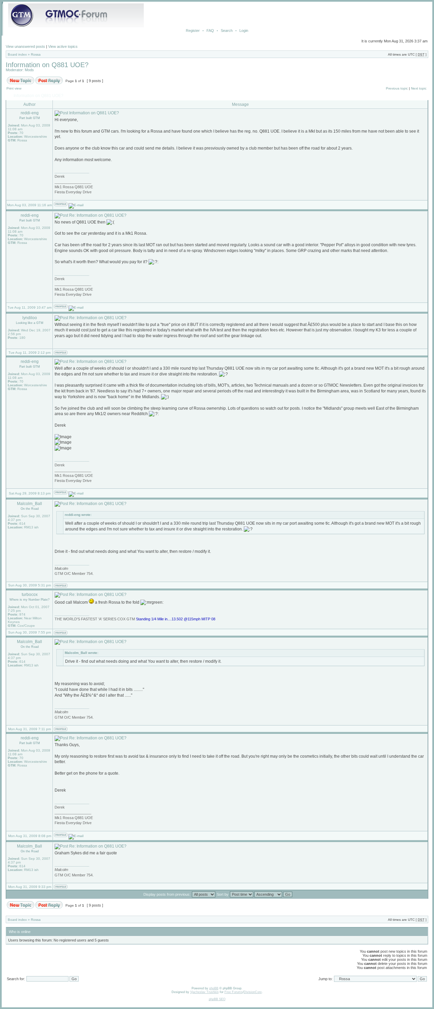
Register (193, 30)
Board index (17, 54)
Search (227, 30)
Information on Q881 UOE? (47, 65)
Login (243, 30)
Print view (13, 88)
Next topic (419, 88)
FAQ (210, 30)
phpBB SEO (217, 999)
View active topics (63, 46)
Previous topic (397, 88)
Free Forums (233, 992)
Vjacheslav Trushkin (204, 992)
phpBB (213, 988)
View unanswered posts (25, 46)
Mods (29, 70)
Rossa (36, 54)
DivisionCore (253, 992)
